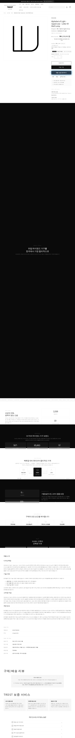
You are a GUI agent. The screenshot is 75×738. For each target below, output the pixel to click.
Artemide (53, 18)
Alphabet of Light (62, 31)
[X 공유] (57, 77)
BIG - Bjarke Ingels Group (63, 29)
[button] (20, 4)
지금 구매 (61, 67)
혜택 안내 (63, 43)
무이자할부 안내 (55, 45)
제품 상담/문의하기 (61, 72)
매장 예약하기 (54, 95)
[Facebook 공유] (53, 77)
